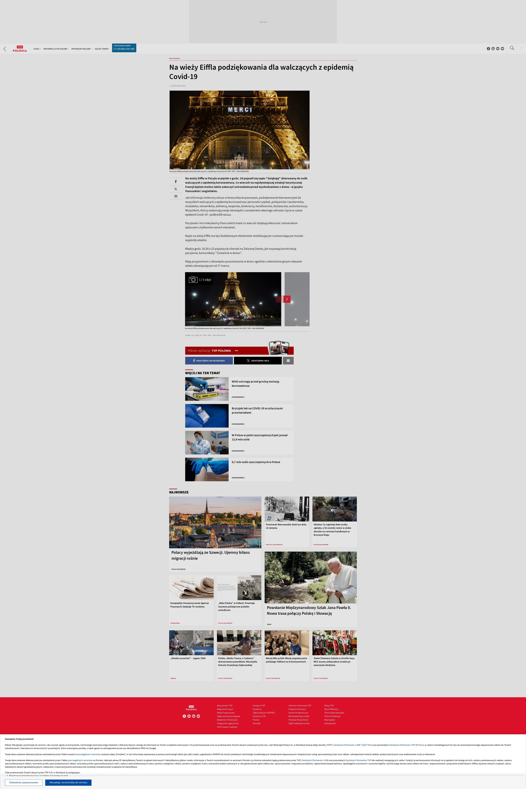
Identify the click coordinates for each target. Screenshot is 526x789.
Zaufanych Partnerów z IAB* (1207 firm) (352, 745)
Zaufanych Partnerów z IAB (315, 760)
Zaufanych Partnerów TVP (358, 760)
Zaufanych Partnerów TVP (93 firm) (406, 745)
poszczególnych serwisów (88, 754)
